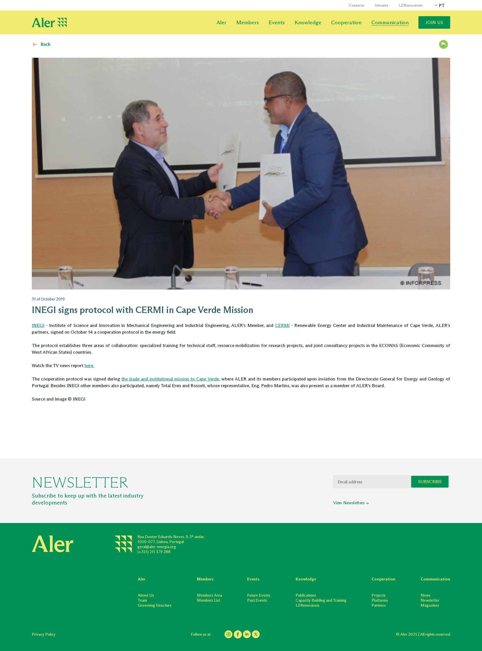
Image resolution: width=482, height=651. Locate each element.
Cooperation (346, 22)
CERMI (282, 325)
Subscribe (430, 481)
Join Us (434, 22)
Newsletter (430, 600)
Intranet (381, 5)
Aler (221, 22)
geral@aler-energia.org (157, 546)
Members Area (209, 595)
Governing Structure (155, 605)
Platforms (380, 600)
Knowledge (308, 22)
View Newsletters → (350, 502)
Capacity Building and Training (321, 600)
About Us (146, 595)
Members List (208, 600)
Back (45, 44)
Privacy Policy (44, 634)
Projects (378, 595)
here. (89, 365)
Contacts (356, 5)
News (425, 595)
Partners (379, 605)
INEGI (38, 325)
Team (142, 600)
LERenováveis (411, 5)
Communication (390, 22)
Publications (306, 595)
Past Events (257, 600)
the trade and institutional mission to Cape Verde (170, 379)
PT (442, 5)
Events (277, 22)
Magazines (430, 605)
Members (247, 22)
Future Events (258, 595)
